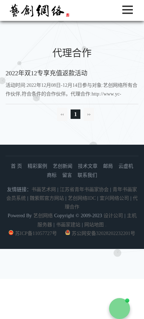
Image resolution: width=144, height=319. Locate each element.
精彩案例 (37, 166)
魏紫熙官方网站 (47, 198)
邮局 (108, 166)
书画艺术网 (43, 189)
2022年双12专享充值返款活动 (46, 73)
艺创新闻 (62, 166)
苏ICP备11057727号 (36, 233)
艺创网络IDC (82, 198)
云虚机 (125, 166)
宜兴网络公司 (115, 198)
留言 (67, 175)
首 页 (16, 166)
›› (89, 114)
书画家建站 (68, 224)
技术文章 (88, 166)
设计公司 (113, 215)
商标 (52, 175)
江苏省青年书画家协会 (84, 189)
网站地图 (94, 224)
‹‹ (62, 114)
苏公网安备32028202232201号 (103, 233)
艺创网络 (43, 215)
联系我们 (87, 175)
